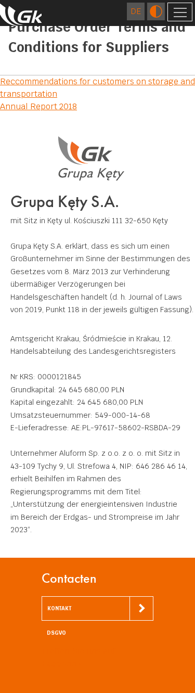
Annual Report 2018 (38, 106)
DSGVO (56, 633)
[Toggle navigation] (179, 12)
